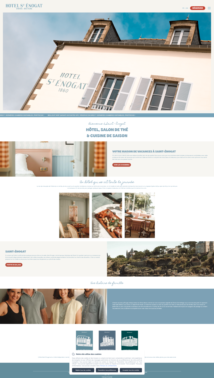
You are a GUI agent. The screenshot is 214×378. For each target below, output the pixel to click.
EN (187, 8)
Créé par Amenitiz (107, 377)
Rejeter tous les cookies (83, 370)
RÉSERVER (197, 8)
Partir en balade (14, 265)
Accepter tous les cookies (131, 370)
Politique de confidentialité (108, 366)
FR (183, 8)
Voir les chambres (121, 165)
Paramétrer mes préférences (107, 370)
